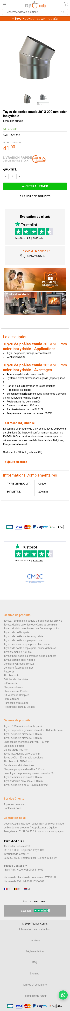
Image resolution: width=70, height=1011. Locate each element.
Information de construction (34, 929)
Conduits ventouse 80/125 (19, 663)
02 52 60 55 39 (27, 831)
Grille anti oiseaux (14, 745)
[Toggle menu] (4, 4)
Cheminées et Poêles (16, 691)
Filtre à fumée (12, 699)
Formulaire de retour (35, 995)
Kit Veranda (10, 683)
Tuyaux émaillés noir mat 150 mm (23, 777)
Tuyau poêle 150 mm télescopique (23, 757)
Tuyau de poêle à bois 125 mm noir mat (26, 785)
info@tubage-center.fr (16, 854)
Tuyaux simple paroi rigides (19, 659)
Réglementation (35, 951)
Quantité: (10, 169)
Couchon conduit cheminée (19, 765)
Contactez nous (12, 808)
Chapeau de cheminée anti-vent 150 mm (26, 741)
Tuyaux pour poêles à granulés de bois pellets (30, 655)
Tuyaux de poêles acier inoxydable (23, 636)
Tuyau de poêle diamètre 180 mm (23, 738)
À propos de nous (14, 804)
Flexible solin (11, 675)
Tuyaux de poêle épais (16, 632)
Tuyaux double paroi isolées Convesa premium (30, 624)
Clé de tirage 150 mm (16, 749)
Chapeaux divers (13, 687)
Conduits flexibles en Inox (18, 667)
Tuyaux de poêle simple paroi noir (23, 640)
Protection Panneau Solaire (19, 706)
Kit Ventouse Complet (16, 695)
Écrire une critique (13, 121)
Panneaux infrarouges (16, 702)
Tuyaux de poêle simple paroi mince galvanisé (30, 648)
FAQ (34, 962)
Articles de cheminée (16, 679)
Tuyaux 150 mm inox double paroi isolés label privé (33, 620)
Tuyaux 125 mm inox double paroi (23, 726)
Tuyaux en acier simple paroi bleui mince (27, 644)
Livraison (34, 940)
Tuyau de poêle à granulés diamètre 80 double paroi (33, 730)
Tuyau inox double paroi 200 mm (22, 753)
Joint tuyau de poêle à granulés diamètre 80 (29, 773)
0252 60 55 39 (12, 857)
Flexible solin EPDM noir (18, 761)
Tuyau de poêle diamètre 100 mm (23, 734)
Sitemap (34, 973)
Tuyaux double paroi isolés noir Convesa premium (32, 628)
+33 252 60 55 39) (46, 857)
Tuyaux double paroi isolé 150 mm (23, 781)
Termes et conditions (35, 984)
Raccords (9, 671)
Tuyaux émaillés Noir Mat (18, 652)
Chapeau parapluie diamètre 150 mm (24, 769)
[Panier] (66, 4)
